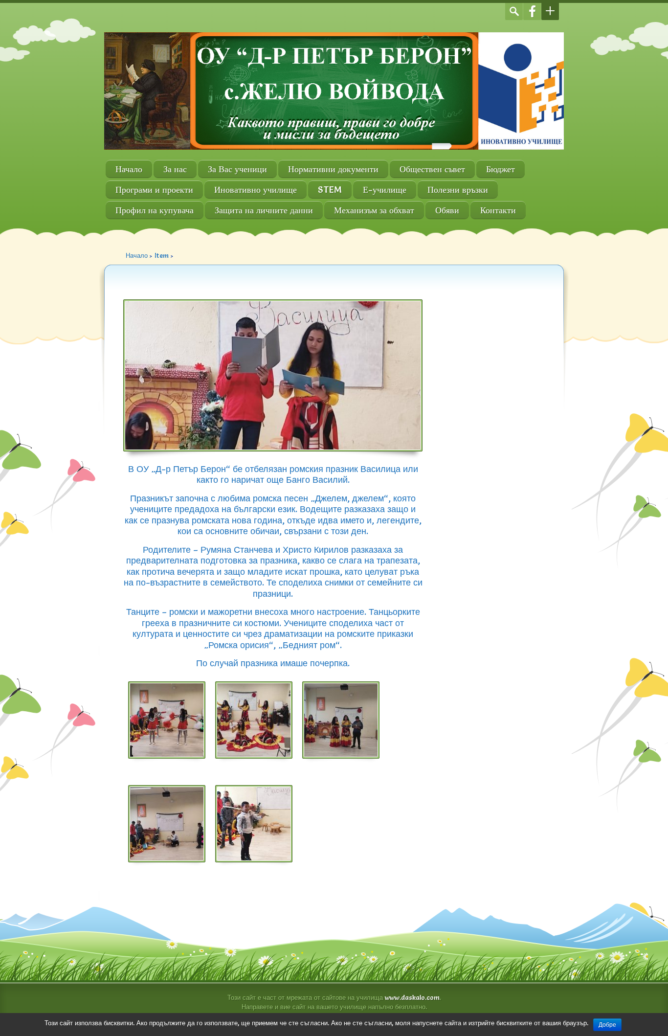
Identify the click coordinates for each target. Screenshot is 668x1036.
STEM (330, 189)
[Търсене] (514, 11)
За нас (175, 169)
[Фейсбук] (532, 11)
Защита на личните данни (264, 210)
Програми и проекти (154, 189)
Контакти (498, 210)
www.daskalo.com (412, 997)
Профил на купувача (154, 210)
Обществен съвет (432, 169)
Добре (607, 1024)
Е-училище (384, 189)
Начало (128, 169)
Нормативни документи (333, 169)
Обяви (447, 210)
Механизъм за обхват (374, 210)
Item (162, 255)
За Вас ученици (237, 169)
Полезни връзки (457, 189)
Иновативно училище (255, 189)
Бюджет (500, 169)
